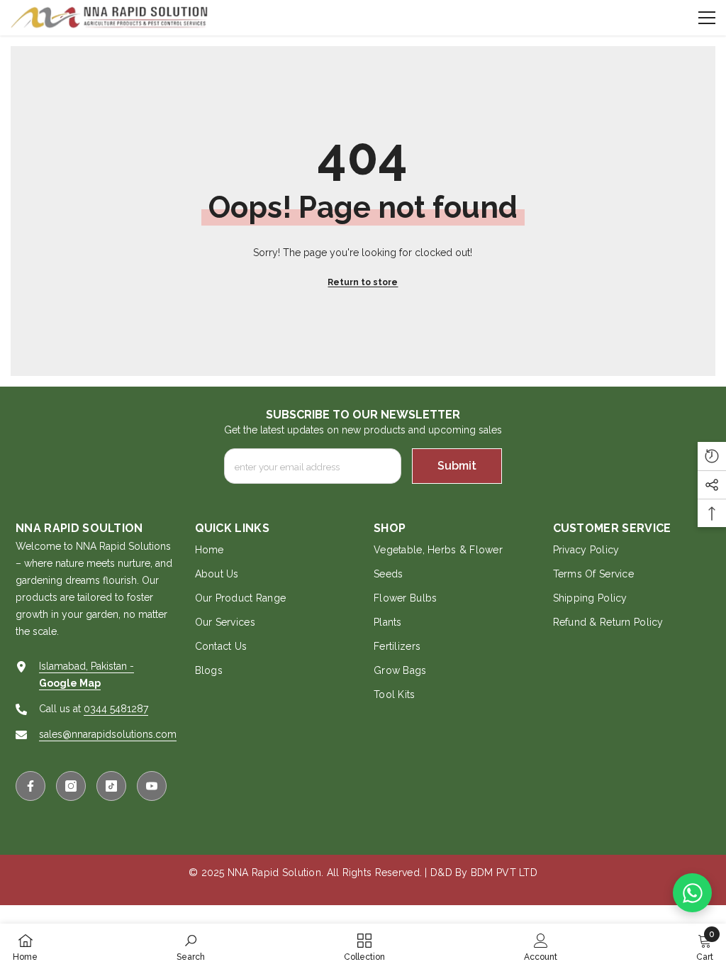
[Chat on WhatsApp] (692, 892)
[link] (190, 946)
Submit (456, 465)
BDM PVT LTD (504, 872)
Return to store (363, 282)
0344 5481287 (116, 708)
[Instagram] (71, 786)
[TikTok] (111, 786)
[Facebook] (30, 786)
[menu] (706, 17)
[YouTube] (152, 786)
